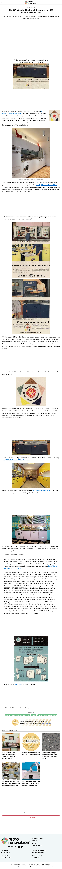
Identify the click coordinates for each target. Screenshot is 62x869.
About (34, 841)
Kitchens (4, 850)
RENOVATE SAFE (37, 838)
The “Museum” (37, 845)
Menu (60, 2)
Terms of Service (39, 850)
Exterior (4, 855)
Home (28, 7)
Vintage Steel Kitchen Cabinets (47, 715)
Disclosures (37, 855)
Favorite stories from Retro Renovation (17, 715)
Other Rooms (6, 858)
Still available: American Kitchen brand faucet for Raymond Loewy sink (31, 783)
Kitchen (33, 7)
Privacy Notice (38, 853)
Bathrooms (5, 853)
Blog (34, 843)
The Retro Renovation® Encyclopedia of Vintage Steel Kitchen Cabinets (11, 783)
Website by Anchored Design (44, 864)
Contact (35, 858)
